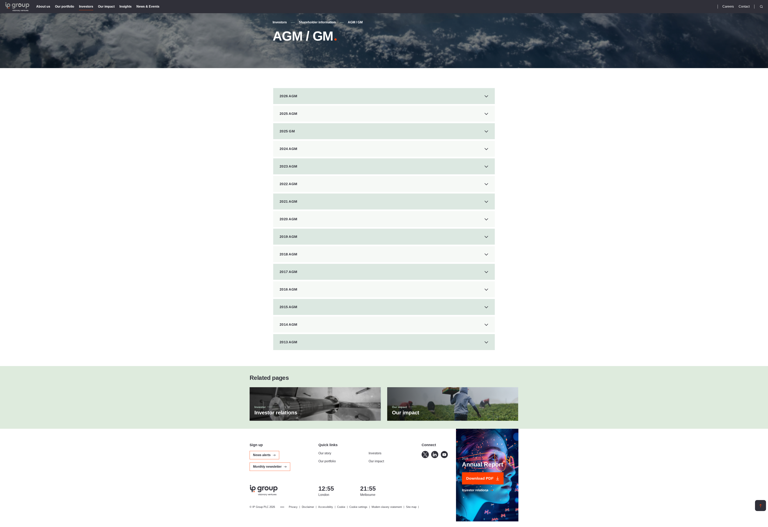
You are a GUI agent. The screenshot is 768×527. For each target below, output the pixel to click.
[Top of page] (760, 505)
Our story (324, 453)
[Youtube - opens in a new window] (444, 454)
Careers (728, 6)
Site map (411, 507)
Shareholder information (317, 22)
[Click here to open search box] (761, 6)
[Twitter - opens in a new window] (425, 454)
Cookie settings (358, 507)
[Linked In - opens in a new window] (434, 454)
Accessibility (325, 507)
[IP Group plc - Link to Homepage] (17, 4)
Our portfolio (327, 461)
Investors (280, 22)
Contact (744, 6)
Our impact (376, 461)
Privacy (293, 507)
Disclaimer (308, 507)
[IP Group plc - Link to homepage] (264, 491)
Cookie (341, 507)
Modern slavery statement (387, 507)
